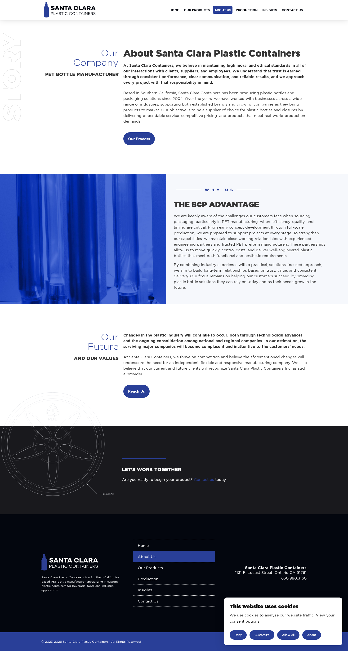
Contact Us (292, 10)
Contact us (204, 479)
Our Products (197, 10)
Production (247, 10)
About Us (222, 10)
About (311, 634)
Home (174, 10)
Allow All (288, 634)
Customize (261, 634)
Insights (269, 10)
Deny (238, 634)
